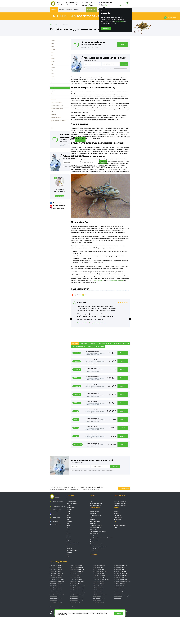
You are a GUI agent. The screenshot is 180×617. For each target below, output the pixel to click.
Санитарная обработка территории (98, 546)
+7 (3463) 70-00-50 (73, 587)
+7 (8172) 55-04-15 (53, 575)
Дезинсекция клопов (71, 501)
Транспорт (92, 519)
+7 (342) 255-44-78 (97, 573)
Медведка (53, 99)
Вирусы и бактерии (94, 511)
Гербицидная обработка (56, 102)
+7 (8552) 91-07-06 (73, 585)
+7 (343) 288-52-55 (53, 581)
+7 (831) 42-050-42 (73, 591)
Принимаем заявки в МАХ (107, 2)
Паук (52, 124)
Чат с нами (55, 514)
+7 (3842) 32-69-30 (53, 598)
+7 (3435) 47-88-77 (73, 594)
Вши (52, 111)
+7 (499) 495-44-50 (73, 579)
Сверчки (53, 90)
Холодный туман (94, 533)
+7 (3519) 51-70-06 (73, 581)
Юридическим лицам (119, 495)
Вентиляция (93, 523)
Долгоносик (53, 88)
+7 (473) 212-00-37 (53, 577)
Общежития (116, 513)
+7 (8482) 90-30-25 (118, 565)
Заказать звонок (60, 196)
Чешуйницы (53, 114)
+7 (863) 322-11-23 (97, 579)
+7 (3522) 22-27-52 (73, 573)
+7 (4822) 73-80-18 (97, 602)
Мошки (52, 73)
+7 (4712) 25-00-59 (73, 575)
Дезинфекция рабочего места (97, 548)
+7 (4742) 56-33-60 (73, 577)
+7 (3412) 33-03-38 (53, 585)
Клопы (52, 43)
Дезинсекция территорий (57, 108)
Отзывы (115, 527)
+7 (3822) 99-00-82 (118, 567)
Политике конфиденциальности (79, 613)
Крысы (91, 501)
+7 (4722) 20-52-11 (53, 569)
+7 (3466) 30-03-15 (73, 589)
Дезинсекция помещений (57, 105)
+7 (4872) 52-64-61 (118, 569)
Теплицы (92, 541)
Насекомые (69, 521)
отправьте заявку (119, 21)
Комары (52, 61)
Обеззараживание (95, 507)
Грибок (91, 517)
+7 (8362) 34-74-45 (53, 589)
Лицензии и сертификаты (120, 525)
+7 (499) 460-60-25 (73, 569)
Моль (52, 64)
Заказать (122, 353)
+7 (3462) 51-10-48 (97, 596)
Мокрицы (53, 67)
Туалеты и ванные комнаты (96, 543)
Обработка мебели (94, 539)
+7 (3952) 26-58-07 (53, 587)
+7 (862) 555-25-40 (97, 591)
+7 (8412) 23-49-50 (97, 569)
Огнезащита (93, 554)
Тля (51, 82)
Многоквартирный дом (56, 117)
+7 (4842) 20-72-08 (53, 596)
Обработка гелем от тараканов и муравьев (58, 121)
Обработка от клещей (72, 503)
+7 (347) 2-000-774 (118, 577)
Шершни (53, 93)
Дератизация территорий (96, 503)
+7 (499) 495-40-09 (73, 583)
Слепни (52, 96)
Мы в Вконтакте (58, 203)
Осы (52, 55)
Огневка (52, 58)
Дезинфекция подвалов (96, 535)
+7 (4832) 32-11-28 (53, 571)
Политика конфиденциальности (57, 606)
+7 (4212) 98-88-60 (118, 579)
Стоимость (117, 507)
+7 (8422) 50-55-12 (118, 575)
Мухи (52, 70)
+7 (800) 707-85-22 (53, 583)
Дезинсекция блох (71, 507)
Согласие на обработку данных (71, 606)
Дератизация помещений (120, 505)
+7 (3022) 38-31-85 (118, 587)
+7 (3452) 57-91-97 (118, 571)
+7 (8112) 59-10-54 (97, 577)
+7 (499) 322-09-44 (53, 602)
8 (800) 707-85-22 (57, 511)
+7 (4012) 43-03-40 (53, 594)
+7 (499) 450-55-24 (89, 2)
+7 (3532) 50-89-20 (97, 565)
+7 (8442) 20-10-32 (53, 573)
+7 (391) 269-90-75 (73, 571)
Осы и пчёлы (69, 509)
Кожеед (52, 79)
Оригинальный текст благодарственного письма (91, 323)
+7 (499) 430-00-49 (53, 565)
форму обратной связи (116, 280)
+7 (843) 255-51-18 (53, 591)
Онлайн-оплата (117, 519)
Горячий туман (93, 552)
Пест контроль (117, 499)
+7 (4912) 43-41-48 (97, 581)
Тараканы (53, 40)
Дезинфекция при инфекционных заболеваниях (101, 537)
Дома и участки (117, 515)
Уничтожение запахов (95, 521)
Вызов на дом (93, 529)
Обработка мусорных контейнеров (98, 531)
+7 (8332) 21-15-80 (53, 600)
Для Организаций (118, 517)
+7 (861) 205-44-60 (73, 567)
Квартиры (116, 511)
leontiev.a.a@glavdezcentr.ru (59, 506)
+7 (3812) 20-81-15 (73, 602)
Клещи (52, 46)
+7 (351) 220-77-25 (118, 589)
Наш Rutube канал (57, 524)
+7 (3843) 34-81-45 (73, 596)
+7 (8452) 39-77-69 (97, 587)
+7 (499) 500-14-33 (97, 575)
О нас (115, 522)
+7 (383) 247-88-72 (73, 600)
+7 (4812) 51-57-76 (97, 589)
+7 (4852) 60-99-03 (118, 591)
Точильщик (53, 85)
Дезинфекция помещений (96, 525)
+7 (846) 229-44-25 (97, 583)
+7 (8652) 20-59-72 (97, 594)
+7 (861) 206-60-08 (73, 598)
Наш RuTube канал (58, 208)
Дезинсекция (70, 495)
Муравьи (53, 49)
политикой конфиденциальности (99, 166)
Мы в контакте (56, 521)
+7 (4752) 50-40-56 (97, 600)
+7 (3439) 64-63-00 (97, 571)
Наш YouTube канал (59, 205)
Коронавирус (93, 513)
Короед (52, 76)
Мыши (91, 499)
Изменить (106, 28)
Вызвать (122, 44)
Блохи (52, 52)
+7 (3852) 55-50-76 (53, 567)
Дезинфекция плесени (95, 515)
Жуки (52, 127)
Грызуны (92, 495)
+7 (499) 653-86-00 (53, 579)
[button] (71, 319)
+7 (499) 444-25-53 (118, 583)
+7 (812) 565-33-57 (118, 596)
